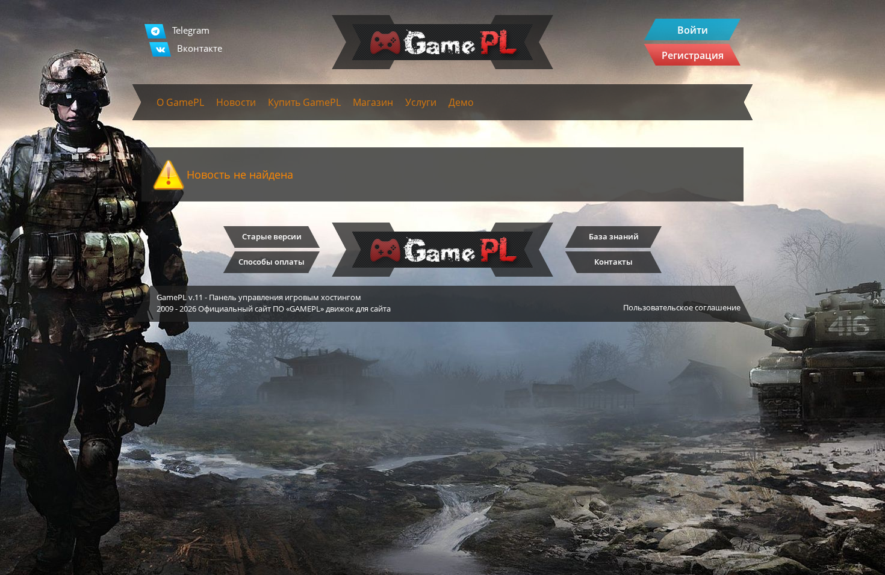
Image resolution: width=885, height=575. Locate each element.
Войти (692, 30)
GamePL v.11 (180, 297)
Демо (461, 102)
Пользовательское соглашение (682, 307)
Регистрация (693, 55)
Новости (236, 102)
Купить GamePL (304, 102)
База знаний (614, 236)
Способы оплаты (271, 261)
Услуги (420, 102)
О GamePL (180, 102)
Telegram (191, 30)
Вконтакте (199, 48)
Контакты (613, 261)
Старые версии (272, 236)
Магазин (373, 102)
